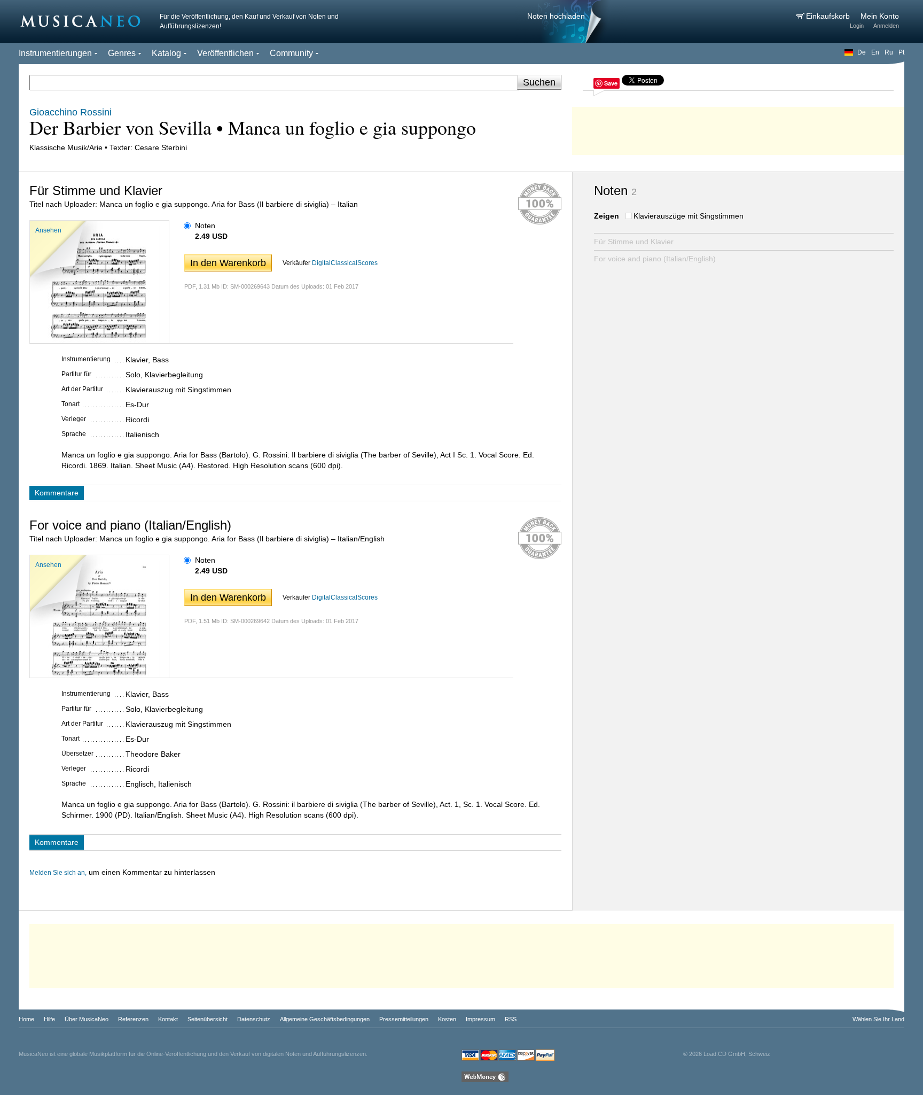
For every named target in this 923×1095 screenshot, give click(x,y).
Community (291, 53)
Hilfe (49, 1019)
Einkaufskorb (829, 16)
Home (26, 1019)
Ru (889, 52)
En (875, 52)
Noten (205, 225)
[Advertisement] (738, 128)
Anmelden (886, 25)
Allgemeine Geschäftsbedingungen (325, 1019)
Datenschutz (253, 1019)
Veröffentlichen (225, 53)
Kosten (447, 1019)
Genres (122, 53)
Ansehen (48, 230)
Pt (901, 52)
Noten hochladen (556, 16)
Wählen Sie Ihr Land (878, 1019)
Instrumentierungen (55, 53)
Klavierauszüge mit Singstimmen (688, 216)
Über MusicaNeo (86, 1019)
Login (857, 25)
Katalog (166, 53)
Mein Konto (880, 16)
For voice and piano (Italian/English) (655, 258)
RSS (511, 1019)
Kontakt (168, 1019)
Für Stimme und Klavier (634, 241)
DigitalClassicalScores (345, 263)
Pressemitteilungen (403, 1019)
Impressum (480, 1019)
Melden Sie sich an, (58, 872)
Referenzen (133, 1019)
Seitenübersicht (207, 1019)
